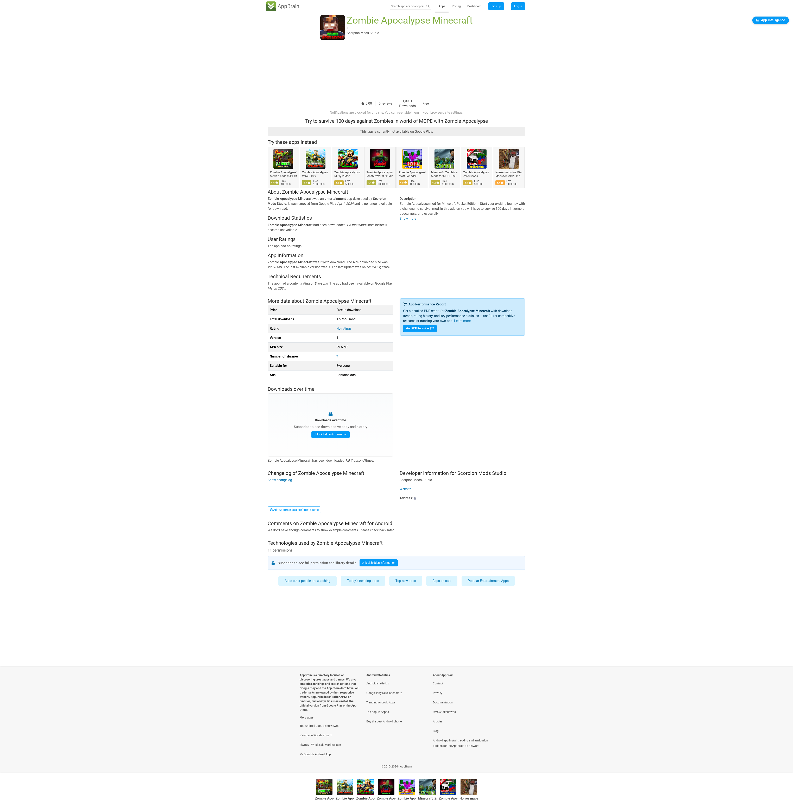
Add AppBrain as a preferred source (296, 509)
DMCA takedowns (444, 712)
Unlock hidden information (330, 434)
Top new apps (405, 581)
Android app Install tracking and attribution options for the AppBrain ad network (460, 743)
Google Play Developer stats (384, 693)
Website (405, 489)
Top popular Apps (377, 712)
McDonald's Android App (315, 754)
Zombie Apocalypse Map (412, 172)
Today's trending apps (363, 581)
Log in (518, 6)
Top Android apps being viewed (319, 725)
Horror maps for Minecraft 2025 (508, 172)
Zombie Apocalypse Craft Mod (315, 172)
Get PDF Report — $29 (420, 328)
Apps (442, 6)
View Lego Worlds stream (316, 735)
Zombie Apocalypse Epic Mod (347, 172)
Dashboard (474, 6)
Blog (436, 731)
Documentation (443, 702)
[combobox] (407, 6)
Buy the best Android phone (384, 721)
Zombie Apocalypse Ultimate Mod (380, 172)
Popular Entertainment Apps (488, 581)
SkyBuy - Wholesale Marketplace (320, 744)
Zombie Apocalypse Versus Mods (283, 172)
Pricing (456, 6)
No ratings (343, 328)
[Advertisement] (391, 70)
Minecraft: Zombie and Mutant (444, 172)
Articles (437, 721)
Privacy (437, 693)
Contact (438, 683)
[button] (462, 498)
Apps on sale (441, 581)
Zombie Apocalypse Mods (476, 172)
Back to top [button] (782, 764)
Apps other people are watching (307, 581)
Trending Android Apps (380, 702)
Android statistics (377, 683)
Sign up (496, 6)
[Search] (428, 6)
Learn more (462, 321)
